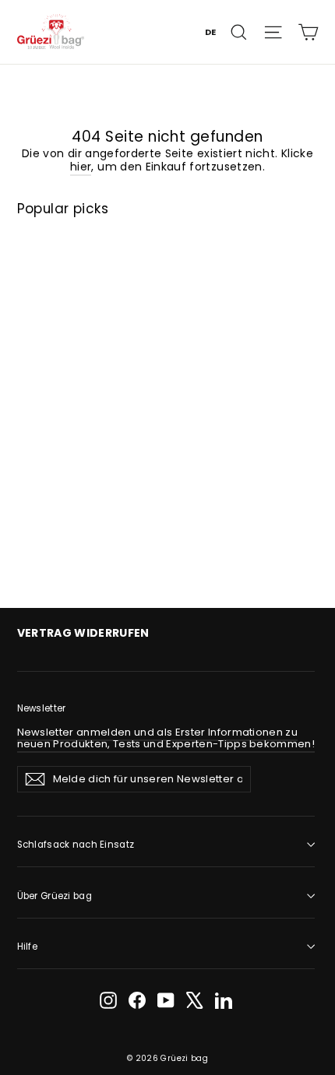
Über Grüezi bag (54, 896)
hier (80, 166)
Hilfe (27, 946)
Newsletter (41, 708)
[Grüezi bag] (51, 31)
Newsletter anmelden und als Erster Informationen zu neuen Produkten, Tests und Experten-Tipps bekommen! (166, 738)
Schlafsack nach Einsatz (76, 844)
